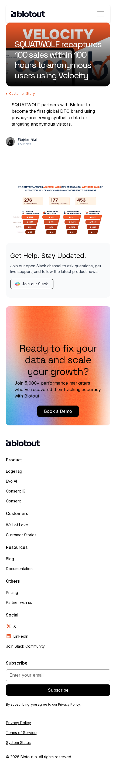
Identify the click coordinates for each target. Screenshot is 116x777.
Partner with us (19, 602)
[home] (28, 14)
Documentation (19, 568)
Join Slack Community (25, 646)
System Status (18, 742)
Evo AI (11, 481)
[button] (99, 14)
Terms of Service (21, 732)
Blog (10, 558)
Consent (13, 501)
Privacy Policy (18, 722)
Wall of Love (17, 525)
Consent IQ (16, 491)
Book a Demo (58, 411)
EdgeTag (14, 471)
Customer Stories (21, 534)
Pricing (12, 592)
